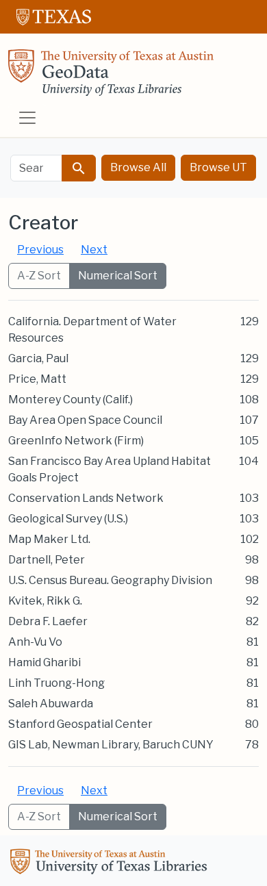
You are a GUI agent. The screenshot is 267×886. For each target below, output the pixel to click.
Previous (40, 249)
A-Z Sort (39, 275)
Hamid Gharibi (44, 662)
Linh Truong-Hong (56, 682)
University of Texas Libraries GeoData (111, 76)
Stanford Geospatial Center (80, 724)
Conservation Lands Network (86, 498)
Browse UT (218, 167)
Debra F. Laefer (48, 621)
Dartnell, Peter (46, 559)
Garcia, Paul (38, 358)
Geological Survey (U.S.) (68, 518)
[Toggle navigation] (27, 117)
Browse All (138, 167)
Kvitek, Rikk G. (45, 600)
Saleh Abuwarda (50, 703)
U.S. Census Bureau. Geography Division (110, 580)
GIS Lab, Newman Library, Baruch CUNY (111, 744)
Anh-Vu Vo (35, 641)
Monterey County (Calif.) (70, 399)
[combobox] (36, 168)
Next (94, 249)
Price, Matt (37, 378)
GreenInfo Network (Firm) (76, 440)
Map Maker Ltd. (49, 539)
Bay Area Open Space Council (85, 420)
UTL (111, 863)
